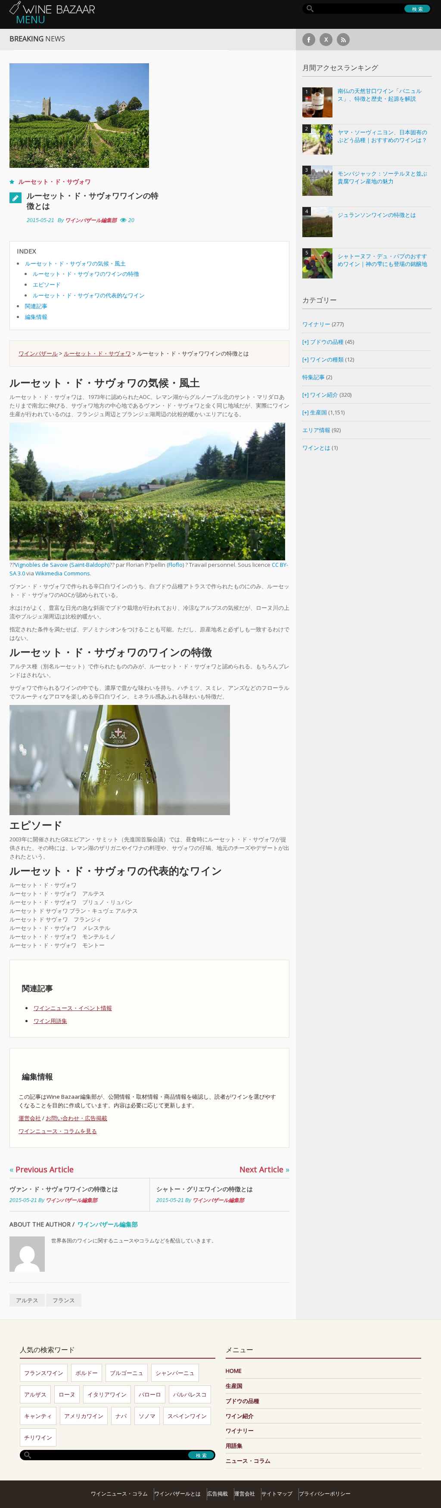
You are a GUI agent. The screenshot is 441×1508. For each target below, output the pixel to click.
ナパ (121, 1416)
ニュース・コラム (248, 1461)
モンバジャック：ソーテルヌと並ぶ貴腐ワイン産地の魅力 (382, 177)
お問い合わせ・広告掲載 (76, 1118)
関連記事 (36, 306)
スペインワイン (187, 1416)
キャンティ (38, 1416)
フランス (64, 1300)
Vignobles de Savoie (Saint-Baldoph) (62, 565)
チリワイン (38, 1437)
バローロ (150, 1394)
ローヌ (67, 1394)
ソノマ (147, 1416)
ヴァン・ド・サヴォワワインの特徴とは (63, 1189)
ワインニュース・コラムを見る (58, 1131)
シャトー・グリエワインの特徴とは (204, 1189)
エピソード (47, 284)
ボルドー (86, 1373)
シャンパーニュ (175, 1373)
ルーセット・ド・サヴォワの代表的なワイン (89, 295)
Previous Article (41, 1169)
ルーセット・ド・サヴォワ (55, 181)
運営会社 (30, 1118)
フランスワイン (43, 1373)
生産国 (318, 412)
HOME (234, 1371)
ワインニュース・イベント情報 (73, 1008)
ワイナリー (316, 324)
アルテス (27, 1300)
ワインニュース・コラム (119, 1493)
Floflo (175, 565)
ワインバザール (38, 353)
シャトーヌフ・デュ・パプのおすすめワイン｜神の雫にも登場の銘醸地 (382, 260)
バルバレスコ (190, 1394)
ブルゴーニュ (126, 1373)
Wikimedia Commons (62, 573)
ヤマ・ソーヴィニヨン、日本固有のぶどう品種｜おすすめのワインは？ (382, 136)
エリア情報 (316, 430)
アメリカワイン (83, 1416)
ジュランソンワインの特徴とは (377, 215)
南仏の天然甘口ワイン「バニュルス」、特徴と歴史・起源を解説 (380, 94)
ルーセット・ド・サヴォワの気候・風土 (75, 263)
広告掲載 (217, 1493)
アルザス (35, 1394)
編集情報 (36, 317)
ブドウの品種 (327, 342)
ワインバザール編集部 (91, 220)
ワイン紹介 (324, 395)
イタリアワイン (107, 1394)
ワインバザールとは (177, 1493)
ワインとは (316, 447)
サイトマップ (276, 1493)
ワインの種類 (327, 359)
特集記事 (313, 377)
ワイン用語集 (50, 1021)
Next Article (264, 1169)
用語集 (234, 1445)
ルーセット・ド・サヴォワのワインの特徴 (86, 274)
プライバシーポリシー (325, 1493)
